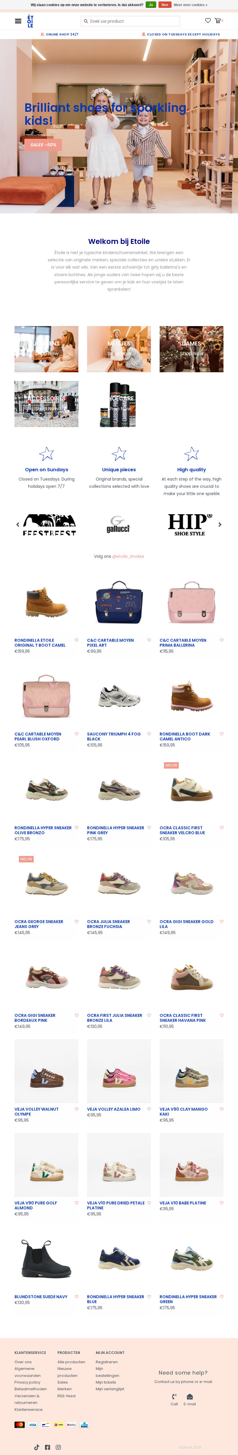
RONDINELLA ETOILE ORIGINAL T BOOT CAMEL (40, 643)
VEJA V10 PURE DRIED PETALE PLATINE (116, 1206)
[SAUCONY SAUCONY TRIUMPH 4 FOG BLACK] (119, 696)
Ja (151, 5)
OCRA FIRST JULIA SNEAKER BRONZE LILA (114, 1018)
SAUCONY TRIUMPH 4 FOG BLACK (114, 737)
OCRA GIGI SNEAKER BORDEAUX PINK (35, 1018)
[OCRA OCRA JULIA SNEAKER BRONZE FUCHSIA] (119, 884)
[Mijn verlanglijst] (208, 20)
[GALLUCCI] (119, 524)
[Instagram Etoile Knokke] (58, 1447)
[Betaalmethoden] (21, 1426)
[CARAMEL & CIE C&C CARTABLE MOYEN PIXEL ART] (119, 602)
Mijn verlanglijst (110, 1389)
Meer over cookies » (191, 5)
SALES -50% (43, 145)
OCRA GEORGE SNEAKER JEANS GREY (39, 924)
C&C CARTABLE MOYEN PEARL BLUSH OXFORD (38, 737)
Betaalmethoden (31, 1389)
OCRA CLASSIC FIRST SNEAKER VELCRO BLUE (182, 830)
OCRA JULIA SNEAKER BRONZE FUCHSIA (108, 924)
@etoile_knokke (128, 556)
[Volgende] (220, 524)
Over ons (23, 1362)
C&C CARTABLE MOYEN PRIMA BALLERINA (183, 643)
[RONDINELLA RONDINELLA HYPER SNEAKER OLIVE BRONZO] (46, 790)
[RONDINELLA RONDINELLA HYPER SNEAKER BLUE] (119, 1259)
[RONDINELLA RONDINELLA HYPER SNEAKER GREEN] (191, 1259)
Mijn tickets (106, 1382)
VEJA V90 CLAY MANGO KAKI (184, 1112)
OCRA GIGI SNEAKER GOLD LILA (187, 924)
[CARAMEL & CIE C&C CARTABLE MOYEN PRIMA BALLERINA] (191, 602)
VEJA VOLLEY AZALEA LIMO (113, 1109)
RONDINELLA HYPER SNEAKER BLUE (115, 1299)
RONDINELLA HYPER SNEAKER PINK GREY (115, 830)
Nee (165, 5)
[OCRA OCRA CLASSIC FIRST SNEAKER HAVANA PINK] (191, 977)
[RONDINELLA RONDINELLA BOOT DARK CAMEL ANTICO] (191, 696)
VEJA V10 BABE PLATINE (183, 1203)
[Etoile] (49, 21)
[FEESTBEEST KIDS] (49, 524)
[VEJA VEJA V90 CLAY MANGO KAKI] (191, 1071)
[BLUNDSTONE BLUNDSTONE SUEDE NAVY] (46, 1259)
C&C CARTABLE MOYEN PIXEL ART (110, 643)
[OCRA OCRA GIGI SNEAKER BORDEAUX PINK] (46, 977)
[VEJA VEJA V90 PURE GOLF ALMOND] (46, 1165)
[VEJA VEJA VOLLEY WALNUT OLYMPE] (46, 1071)
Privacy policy (27, 1382)
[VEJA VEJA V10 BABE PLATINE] (191, 1165)
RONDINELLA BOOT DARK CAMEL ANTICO (185, 737)
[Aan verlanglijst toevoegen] (76, 640)
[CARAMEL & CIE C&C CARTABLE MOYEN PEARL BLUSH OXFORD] (46, 696)
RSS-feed (66, 1396)
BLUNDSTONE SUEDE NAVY (41, 1297)
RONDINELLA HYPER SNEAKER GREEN (188, 1299)
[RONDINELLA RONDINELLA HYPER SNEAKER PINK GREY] (119, 790)
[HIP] (189, 524)
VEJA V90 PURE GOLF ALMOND (36, 1206)
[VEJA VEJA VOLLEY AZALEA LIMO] (119, 1071)
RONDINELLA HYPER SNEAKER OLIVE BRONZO (43, 830)
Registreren (107, 1362)
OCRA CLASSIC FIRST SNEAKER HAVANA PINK (183, 1018)
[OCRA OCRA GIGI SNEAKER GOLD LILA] (191, 884)
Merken (64, 1389)
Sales (62, 1382)
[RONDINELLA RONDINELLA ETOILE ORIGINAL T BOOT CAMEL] (46, 602)
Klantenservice (29, 1409)
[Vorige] (18, 524)
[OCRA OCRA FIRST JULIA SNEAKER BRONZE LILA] (119, 977)
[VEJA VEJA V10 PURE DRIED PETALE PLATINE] (119, 1165)
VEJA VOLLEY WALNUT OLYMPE (37, 1112)
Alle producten (71, 1362)
